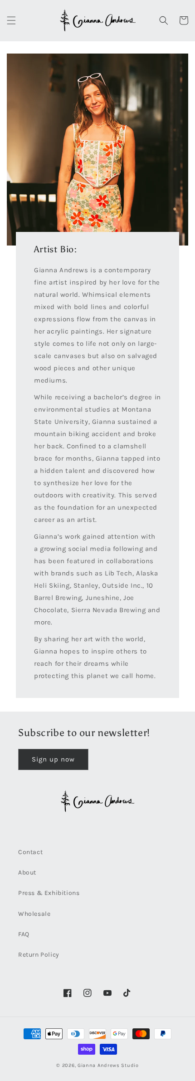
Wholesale (34, 914)
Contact (30, 852)
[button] (11, 20)
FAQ (23, 934)
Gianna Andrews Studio (108, 1065)
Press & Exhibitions (48, 893)
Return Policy (38, 954)
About (27, 872)
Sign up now (53, 759)
